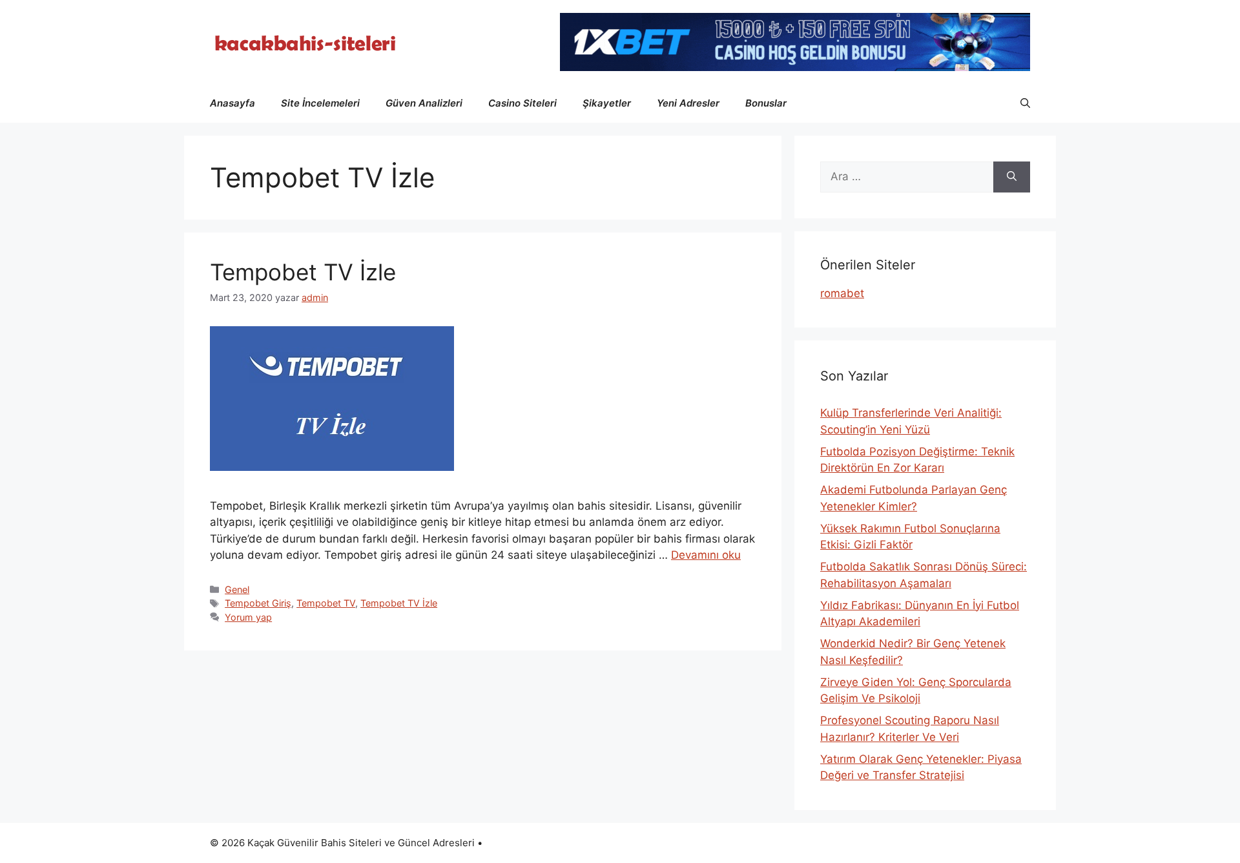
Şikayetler (607, 103)
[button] (1025, 103)
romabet (842, 293)
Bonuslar (766, 103)
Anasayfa (232, 103)
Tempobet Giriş (258, 603)
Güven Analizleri (424, 103)
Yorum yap (248, 617)
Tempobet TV (325, 603)
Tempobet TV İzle (303, 272)
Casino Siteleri (522, 103)
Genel (237, 589)
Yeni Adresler (688, 103)
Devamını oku (706, 554)
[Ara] (1011, 176)
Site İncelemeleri (320, 103)
